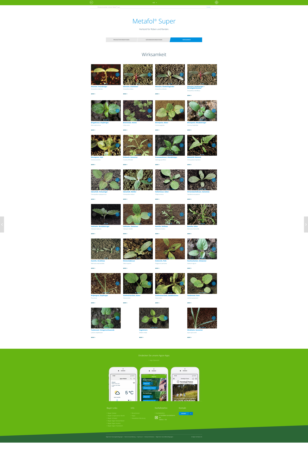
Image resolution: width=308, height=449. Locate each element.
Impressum (140, 437)
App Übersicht (154, 360)
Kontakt (183, 413)
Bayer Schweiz (112, 418)
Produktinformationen (121, 39)
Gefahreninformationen (154, 39)
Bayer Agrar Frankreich (115, 426)
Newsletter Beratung (138, 418)
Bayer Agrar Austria (114, 423)
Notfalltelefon (160, 413)
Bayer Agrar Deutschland (116, 421)
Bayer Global (112, 413)
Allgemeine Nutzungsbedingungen (114, 437)
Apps (133, 416)
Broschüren (136, 413)
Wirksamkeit (187, 39)
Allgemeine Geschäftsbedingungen (164, 437)
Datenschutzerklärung (129, 437)
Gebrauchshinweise (149, 437)
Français (208, 7)
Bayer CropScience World (116, 416)
